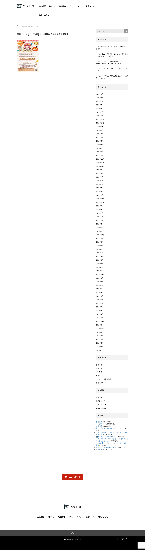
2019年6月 (99, 310)
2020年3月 (99, 296)
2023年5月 (99, 220)
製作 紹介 (99, 383)
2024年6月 (99, 181)
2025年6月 (99, 137)
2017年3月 (99, 346)
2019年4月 (99, 314)
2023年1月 (99, 227)
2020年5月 (99, 289)
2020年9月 (99, 278)
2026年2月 (99, 112)
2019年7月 (99, 307)
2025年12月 (100, 119)
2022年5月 (99, 253)
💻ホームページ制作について (106, 437)
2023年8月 (99, 209)
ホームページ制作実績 (103, 379)
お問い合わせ (44, 15)
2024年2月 (99, 195)
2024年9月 (99, 170)
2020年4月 (99, 292)
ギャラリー (99, 372)
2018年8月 (99, 325)
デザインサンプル (76, 6)
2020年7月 (99, 282)
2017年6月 (99, 339)
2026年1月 (99, 116)
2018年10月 (100, 321)
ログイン (99, 397)
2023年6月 (99, 217)
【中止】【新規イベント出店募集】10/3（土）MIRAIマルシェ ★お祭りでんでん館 (111, 62)
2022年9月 (99, 238)
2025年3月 (99, 148)
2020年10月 (100, 274)
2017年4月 (99, 343)
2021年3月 (99, 267)
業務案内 (62, 6)
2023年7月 (99, 213)
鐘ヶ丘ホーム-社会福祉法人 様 (106, 447)
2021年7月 (99, 263)
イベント (99, 368)
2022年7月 (99, 245)
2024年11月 (100, 162)
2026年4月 (99, 105)
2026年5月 (99, 101)
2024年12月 (100, 159)
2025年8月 (99, 130)
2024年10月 (100, 166)
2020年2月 (99, 300)
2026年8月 (99, 94)
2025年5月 (99, 141)
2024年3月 (99, 191)
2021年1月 (99, 271)
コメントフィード (102, 404)
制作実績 (99, 422)
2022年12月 (100, 231)
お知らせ (52, 6)
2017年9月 (99, 332)
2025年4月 (99, 144)
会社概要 (42, 6)
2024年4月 (99, 188)
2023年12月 (100, 199)
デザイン (99, 375)
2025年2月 (99, 152)
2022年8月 (99, 242)
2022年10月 (100, 235)
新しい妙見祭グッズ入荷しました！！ (108, 428)
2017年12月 (100, 328)
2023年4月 (99, 224)
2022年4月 (99, 256)
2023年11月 (100, 202)
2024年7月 (99, 177)
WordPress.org (101, 408)
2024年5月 (99, 184)
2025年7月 (99, 134)
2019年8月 (99, 303)
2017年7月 (99, 336)
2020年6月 (99, 285)
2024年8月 (99, 173)
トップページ (100, 424)
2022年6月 (99, 249)
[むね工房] (25, 6)
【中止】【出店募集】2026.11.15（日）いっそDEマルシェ (111, 70)
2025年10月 (100, 126)
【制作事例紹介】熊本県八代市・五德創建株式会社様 (111, 48)
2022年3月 (99, 260)
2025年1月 (99, 155)
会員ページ (90, 6)
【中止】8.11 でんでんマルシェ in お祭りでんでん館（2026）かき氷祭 (112, 55)
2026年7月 (99, 98)
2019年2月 (99, 318)
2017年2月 (99, 350)
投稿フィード (100, 401)
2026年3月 (99, 108)
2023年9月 (99, 206)
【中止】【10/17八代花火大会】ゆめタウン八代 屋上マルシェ (112, 77)
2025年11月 (100, 123)
